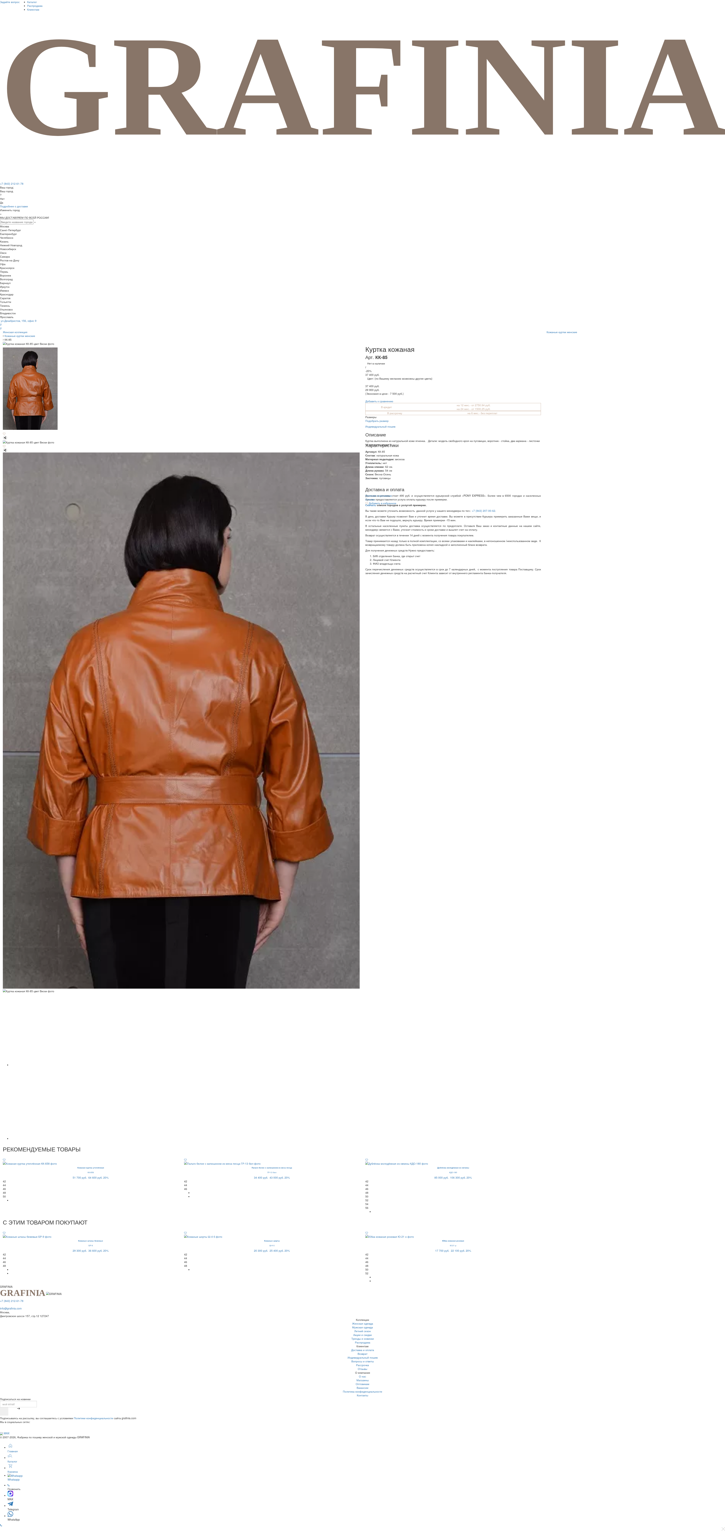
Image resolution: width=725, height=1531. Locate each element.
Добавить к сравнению (379, 401)
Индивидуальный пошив (380, 426)
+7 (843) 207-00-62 (483, 511)
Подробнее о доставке (14, 206)
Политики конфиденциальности (93, 1418)
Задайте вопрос (10, 2)
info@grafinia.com (11, 1308)
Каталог (32, 2)
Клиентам (33, 9)
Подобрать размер (377, 421)
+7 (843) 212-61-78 (11, 183)
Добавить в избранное (382, 503)
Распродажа (34, 6)
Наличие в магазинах (378, 495)
